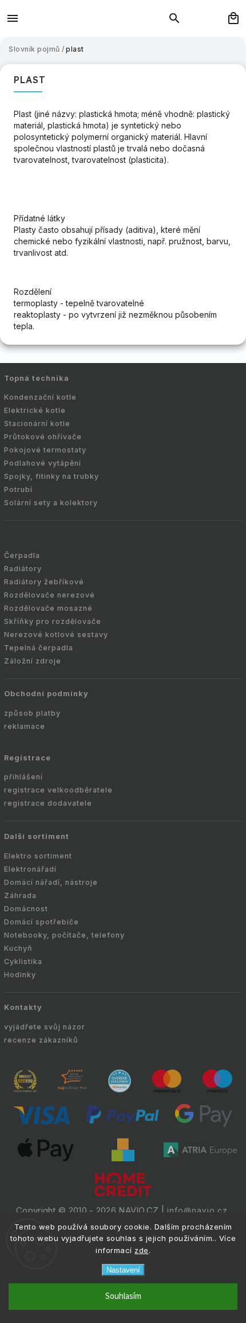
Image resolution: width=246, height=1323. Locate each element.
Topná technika (36, 378)
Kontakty (23, 1007)
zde (141, 1250)
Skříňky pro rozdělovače (52, 621)
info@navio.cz (197, 1210)
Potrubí (18, 489)
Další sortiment (36, 836)
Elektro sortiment (38, 856)
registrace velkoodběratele (58, 790)
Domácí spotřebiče (41, 922)
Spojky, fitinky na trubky (51, 476)
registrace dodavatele (48, 803)
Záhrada (20, 895)
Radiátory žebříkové (44, 581)
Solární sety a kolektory (51, 502)
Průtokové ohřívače (43, 436)
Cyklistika (23, 961)
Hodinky (20, 974)
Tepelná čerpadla (38, 647)
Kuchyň (18, 948)
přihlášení (23, 776)
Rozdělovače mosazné (48, 608)
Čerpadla (22, 555)
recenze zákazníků (41, 1040)
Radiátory (23, 568)
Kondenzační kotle (40, 397)
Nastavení (123, 1270)
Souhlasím (123, 1296)
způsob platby (32, 713)
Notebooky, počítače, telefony (64, 935)
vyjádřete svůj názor (44, 1027)
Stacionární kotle (37, 423)
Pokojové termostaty (45, 450)
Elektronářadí (30, 869)
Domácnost (26, 908)
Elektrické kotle (35, 410)
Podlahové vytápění (42, 463)
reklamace (24, 726)
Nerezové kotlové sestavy (56, 634)
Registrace (27, 758)
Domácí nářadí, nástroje (51, 882)
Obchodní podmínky (46, 693)
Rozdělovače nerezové (49, 595)
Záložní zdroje (32, 661)
